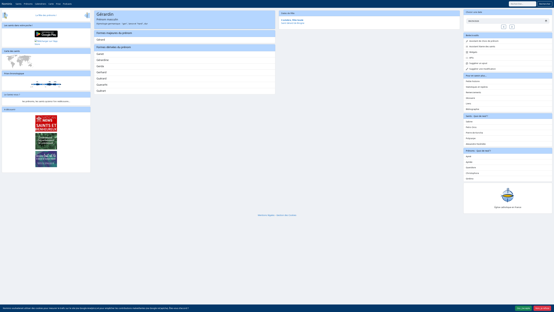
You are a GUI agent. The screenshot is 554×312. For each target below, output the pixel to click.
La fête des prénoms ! (46, 15)
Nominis (7, 3)
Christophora (472, 173)
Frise (58, 3)
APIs (471, 57)
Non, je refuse (542, 308)
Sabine (469, 121)
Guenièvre (471, 167)
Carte (51, 3)
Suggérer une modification (482, 68)
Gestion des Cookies (286, 215)
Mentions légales (266, 215)
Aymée (469, 162)
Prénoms (28, 3)
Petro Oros (471, 127)
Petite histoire (473, 81)
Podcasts (67, 3)
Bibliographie (472, 109)
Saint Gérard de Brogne (292, 23)
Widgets (472, 52)
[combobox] (522, 3)
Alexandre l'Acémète (476, 144)
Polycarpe (471, 138)
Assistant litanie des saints (481, 46)
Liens (468, 103)
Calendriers (40, 3)
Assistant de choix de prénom (483, 41)
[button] (503, 27)
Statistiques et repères (477, 87)
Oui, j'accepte (523, 308)
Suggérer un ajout (477, 63)
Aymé (468, 156)
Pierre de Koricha (474, 132)
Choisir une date (474, 12)
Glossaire (470, 98)
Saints (18, 3)
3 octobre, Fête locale (292, 20)
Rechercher (544, 3)
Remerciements (473, 92)
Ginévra (469, 178)
